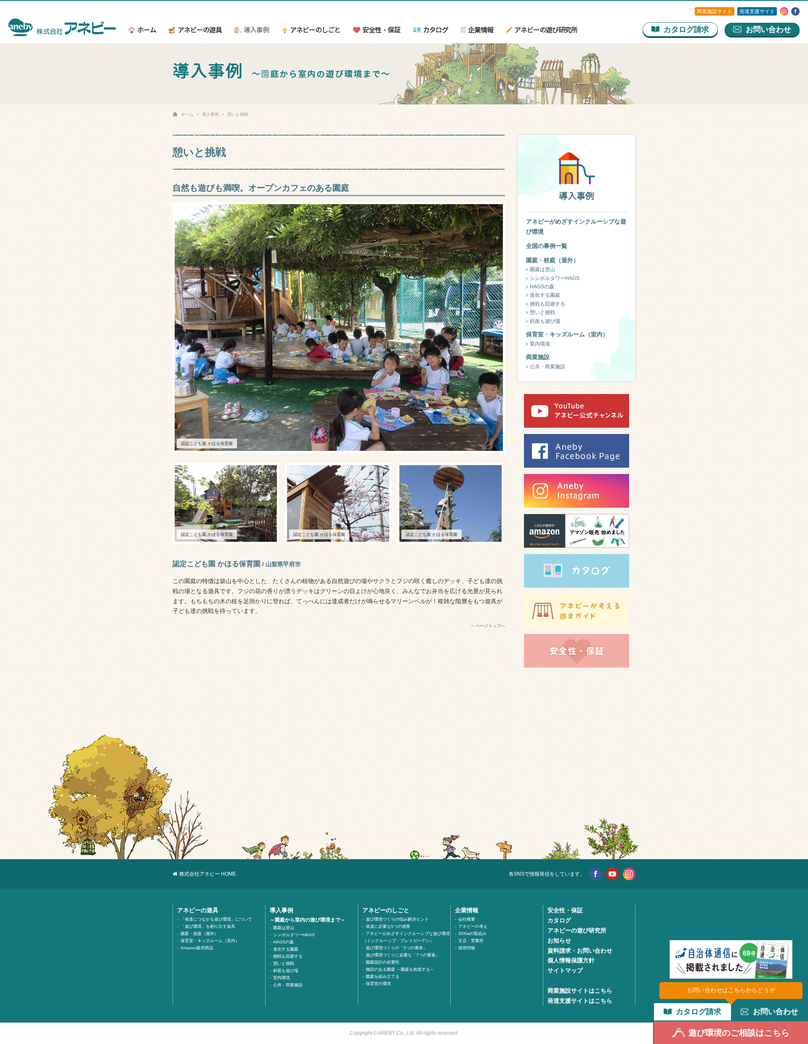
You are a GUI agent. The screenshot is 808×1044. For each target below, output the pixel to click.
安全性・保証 (381, 31)
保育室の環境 (378, 983)
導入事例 (256, 31)
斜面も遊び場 (545, 321)
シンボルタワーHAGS (554, 278)
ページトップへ (490, 625)
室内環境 (540, 344)
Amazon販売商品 (197, 947)
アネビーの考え (473, 926)
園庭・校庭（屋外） (199, 933)
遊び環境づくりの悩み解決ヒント (397, 919)
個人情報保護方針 (571, 960)
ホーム (146, 31)
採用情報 (466, 947)
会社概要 (466, 919)
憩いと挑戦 (542, 312)
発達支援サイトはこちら (580, 1000)
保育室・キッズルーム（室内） (210, 940)
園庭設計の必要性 (382, 962)
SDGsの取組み (472, 933)
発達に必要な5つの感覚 (388, 926)
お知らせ (559, 940)
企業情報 (480, 31)
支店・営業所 (471, 940)
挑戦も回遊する (547, 304)
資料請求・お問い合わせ (580, 950)
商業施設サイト (714, 11)
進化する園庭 (545, 295)
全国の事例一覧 (546, 245)
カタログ (435, 31)
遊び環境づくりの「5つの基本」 (396, 947)
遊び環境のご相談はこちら (738, 1032)
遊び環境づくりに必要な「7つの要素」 (403, 955)
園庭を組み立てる (382, 976)
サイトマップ (565, 970)
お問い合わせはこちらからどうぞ (731, 990)
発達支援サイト (757, 11)
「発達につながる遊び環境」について (216, 919)
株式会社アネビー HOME (207, 874)
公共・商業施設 (547, 367)
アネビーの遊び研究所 (545, 31)
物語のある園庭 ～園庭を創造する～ (400, 969)
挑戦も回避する (288, 956)
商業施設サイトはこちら (580, 990)
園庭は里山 (542, 269)
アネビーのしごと (315, 31)
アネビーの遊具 (200, 31)
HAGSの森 (542, 287)
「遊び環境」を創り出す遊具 (208, 926)
